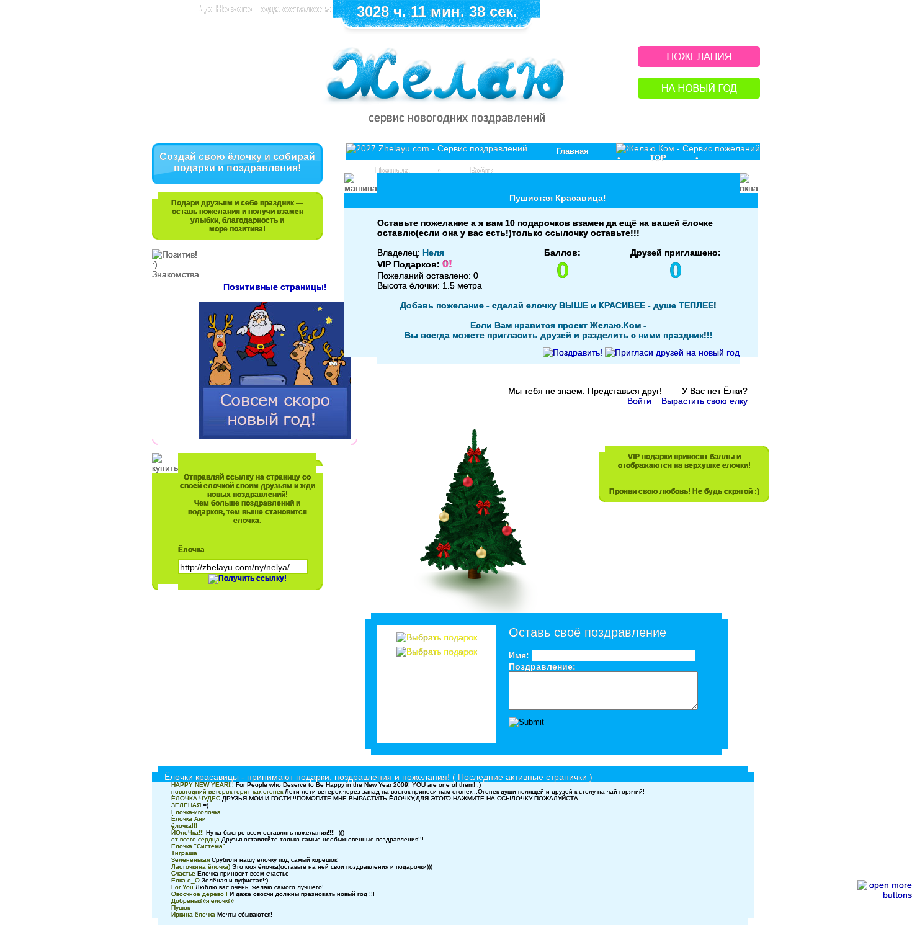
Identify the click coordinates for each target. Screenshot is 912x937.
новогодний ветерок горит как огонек (227, 791)
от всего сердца (195, 839)
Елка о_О (185, 880)
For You (182, 887)
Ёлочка (191, 549)
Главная (573, 151)
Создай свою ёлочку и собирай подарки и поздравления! (237, 162)
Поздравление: (542, 666)
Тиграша (184, 853)
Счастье (183, 873)
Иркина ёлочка (193, 914)
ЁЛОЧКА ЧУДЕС (195, 798)
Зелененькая (190, 859)
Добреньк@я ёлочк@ (202, 900)
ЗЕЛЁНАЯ (186, 805)
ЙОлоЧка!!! (187, 832)
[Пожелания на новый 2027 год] (699, 63)
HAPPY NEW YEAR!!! (202, 784)
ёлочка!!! (184, 825)
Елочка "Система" (198, 846)
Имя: (519, 655)
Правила (392, 170)
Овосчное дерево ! (199, 893)
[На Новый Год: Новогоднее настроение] (699, 95)
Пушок (180, 907)
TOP (658, 158)
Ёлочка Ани (188, 818)
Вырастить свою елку (704, 401)
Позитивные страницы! (275, 287)
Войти (482, 170)
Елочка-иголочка (196, 812)
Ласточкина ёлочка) (200, 866)
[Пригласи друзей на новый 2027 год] (672, 352)
